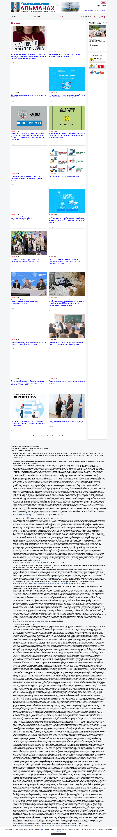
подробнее (42, 829)
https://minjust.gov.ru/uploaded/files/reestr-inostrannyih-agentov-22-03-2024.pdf (46, 825)
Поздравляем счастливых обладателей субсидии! (66, 422)
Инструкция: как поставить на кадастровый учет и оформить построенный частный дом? (67, 96)
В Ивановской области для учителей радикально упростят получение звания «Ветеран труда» (66, 343)
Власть (17, 51)
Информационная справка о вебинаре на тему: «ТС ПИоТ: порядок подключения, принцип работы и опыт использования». (67, 135)
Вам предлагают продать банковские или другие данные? (28, 96)
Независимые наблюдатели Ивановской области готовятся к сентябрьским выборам (28, 343)
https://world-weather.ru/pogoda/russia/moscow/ (95, 10)
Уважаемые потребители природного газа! (64, 176)
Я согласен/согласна (58, 834)
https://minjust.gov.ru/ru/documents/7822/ (34, 621)
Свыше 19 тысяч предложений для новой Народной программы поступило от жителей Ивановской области (64, 261)
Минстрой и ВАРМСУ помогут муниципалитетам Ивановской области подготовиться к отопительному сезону (28, 302)
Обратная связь (86, 17)
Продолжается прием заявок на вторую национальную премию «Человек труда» (25, 260)
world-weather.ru (95, 9)
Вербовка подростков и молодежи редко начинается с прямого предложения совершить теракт (27, 178)
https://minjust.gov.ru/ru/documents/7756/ (34, 515)
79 (62, 435)
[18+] (33, 8)
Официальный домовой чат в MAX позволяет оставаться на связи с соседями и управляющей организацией (28, 423)
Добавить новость (97, 49)
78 (59, 435)
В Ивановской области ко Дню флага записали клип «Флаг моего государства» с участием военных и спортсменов (27, 383)
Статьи (60, 17)
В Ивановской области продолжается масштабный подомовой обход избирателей (29, 218)
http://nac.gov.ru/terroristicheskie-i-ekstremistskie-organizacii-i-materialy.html (45, 583)
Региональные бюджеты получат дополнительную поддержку (67, 382)
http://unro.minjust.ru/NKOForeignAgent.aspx (35, 562)
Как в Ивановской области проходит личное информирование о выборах (64, 55)
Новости (37, 17)
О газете (13, 17)
